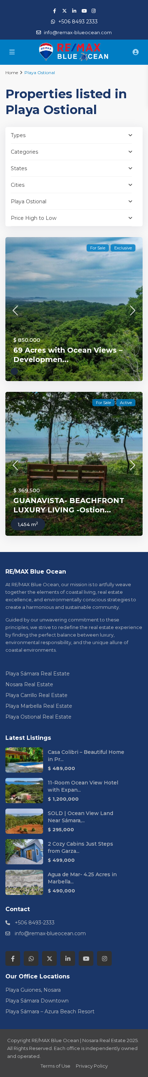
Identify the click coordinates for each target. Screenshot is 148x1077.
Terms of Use (55, 1066)
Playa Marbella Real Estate (38, 706)
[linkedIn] (74, 11)
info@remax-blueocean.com (50, 933)
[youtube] (84, 11)
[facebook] (55, 11)
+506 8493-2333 (35, 922)
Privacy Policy (92, 1066)
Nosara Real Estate (29, 684)
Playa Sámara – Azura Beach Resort (49, 1011)
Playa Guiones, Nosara (33, 990)
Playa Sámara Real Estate (37, 673)
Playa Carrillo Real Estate (36, 695)
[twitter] (64, 11)
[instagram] (93, 11)
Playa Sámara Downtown (37, 1000)
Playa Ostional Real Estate (38, 717)
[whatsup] (31, 958)
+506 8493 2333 (78, 21)
